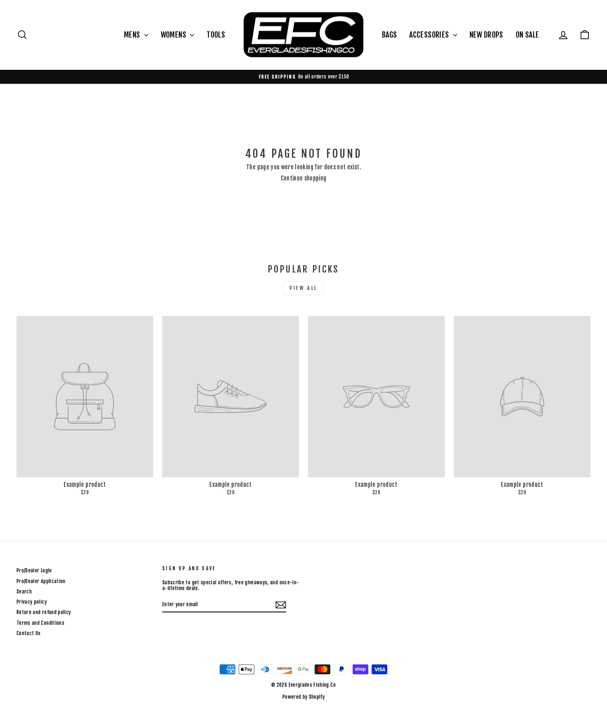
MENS (133, 34)
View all (303, 288)
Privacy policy (32, 602)
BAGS (389, 34)
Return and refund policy (44, 612)
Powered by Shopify (303, 697)
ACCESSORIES (430, 34)
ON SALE (527, 34)
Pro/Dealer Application (41, 581)
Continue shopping (304, 178)
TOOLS (215, 34)
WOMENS (174, 34)
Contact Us (29, 633)
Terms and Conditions (40, 623)
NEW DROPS (486, 34)
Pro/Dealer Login (34, 570)
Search (24, 591)
